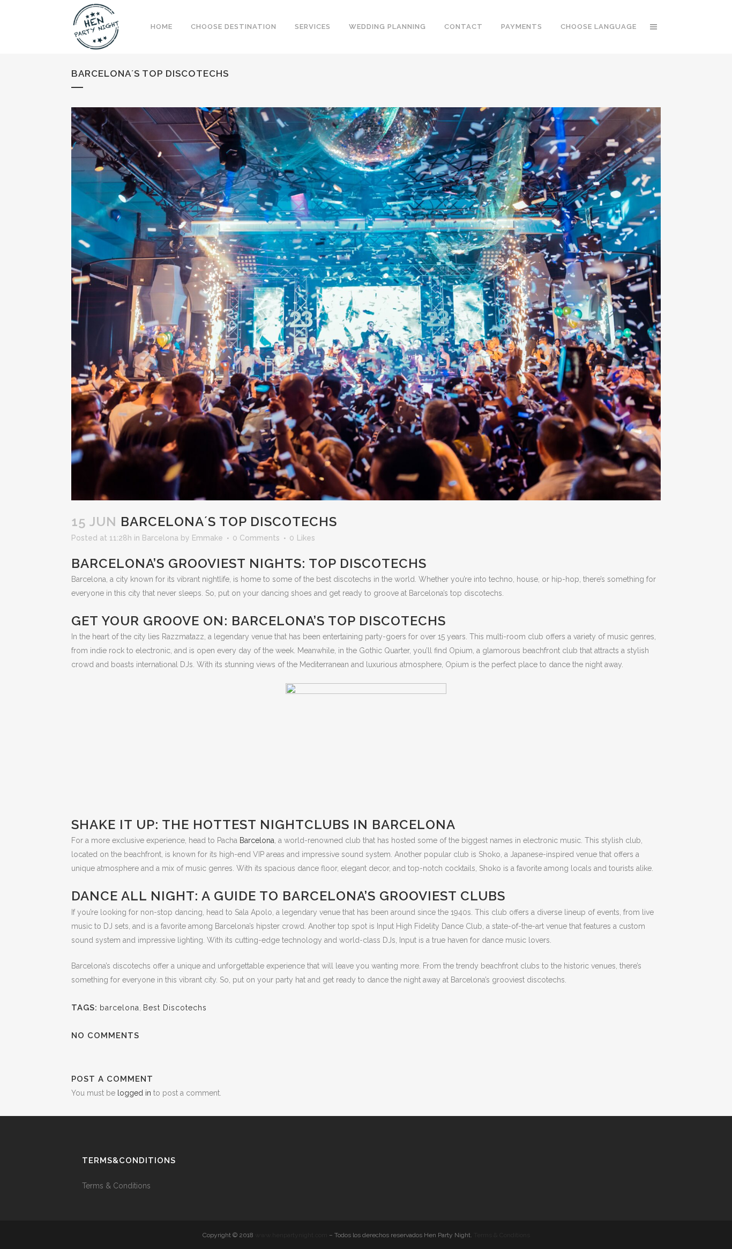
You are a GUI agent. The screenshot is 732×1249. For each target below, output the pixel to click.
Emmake (207, 538)
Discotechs (402, 621)
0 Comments (256, 538)
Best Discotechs (175, 1007)
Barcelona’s (329, 896)
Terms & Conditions (117, 1185)
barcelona (119, 1007)
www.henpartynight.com (291, 1235)
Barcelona (160, 538)
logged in (134, 1093)
